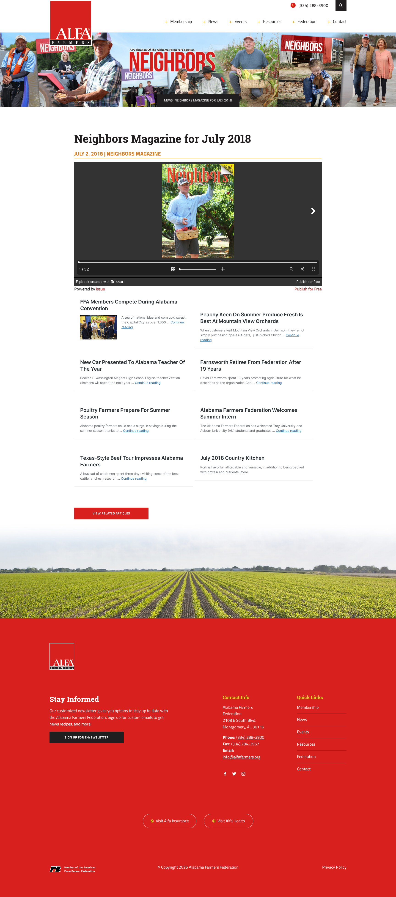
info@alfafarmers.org (241, 757)
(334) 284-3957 (245, 744)
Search (341, 5)
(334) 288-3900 (313, 5)
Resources (272, 21)
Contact (339, 21)
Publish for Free (308, 289)
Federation (307, 21)
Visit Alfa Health (231, 821)
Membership (181, 21)
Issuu (100, 289)
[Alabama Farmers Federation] (62, 656)
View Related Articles (111, 513)
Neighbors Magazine (134, 153)
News (213, 21)
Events (241, 21)
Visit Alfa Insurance (172, 821)
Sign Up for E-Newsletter (87, 737)
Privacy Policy (334, 867)
